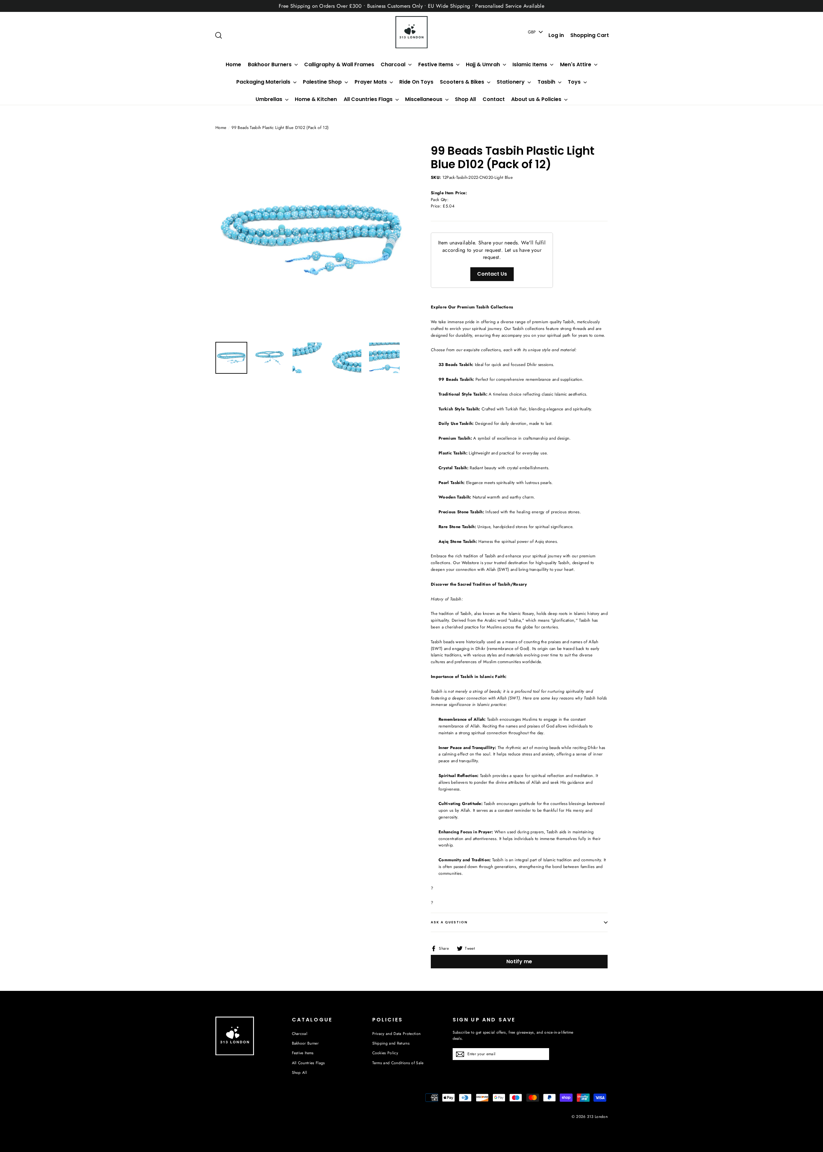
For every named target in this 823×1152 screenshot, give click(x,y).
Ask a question (449, 922)
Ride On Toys (416, 82)
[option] (311, 239)
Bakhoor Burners (270, 64)
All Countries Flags (369, 99)
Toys (575, 82)
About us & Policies (537, 99)
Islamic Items (530, 64)
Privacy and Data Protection (396, 1034)
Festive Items (436, 64)
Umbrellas (270, 99)
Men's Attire (576, 64)
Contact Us (492, 274)
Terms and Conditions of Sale (398, 1063)
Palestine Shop (323, 82)
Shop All (465, 99)
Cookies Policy (385, 1053)
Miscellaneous (424, 99)
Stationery (511, 82)
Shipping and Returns (391, 1043)
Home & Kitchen (316, 99)
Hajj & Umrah (483, 64)
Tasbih (547, 82)
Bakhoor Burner (305, 1043)
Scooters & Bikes (462, 82)
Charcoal (394, 64)
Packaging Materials (264, 82)
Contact (494, 99)
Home (233, 64)
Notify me (519, 961)
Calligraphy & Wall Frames (339, 64)
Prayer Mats (371, 82)
